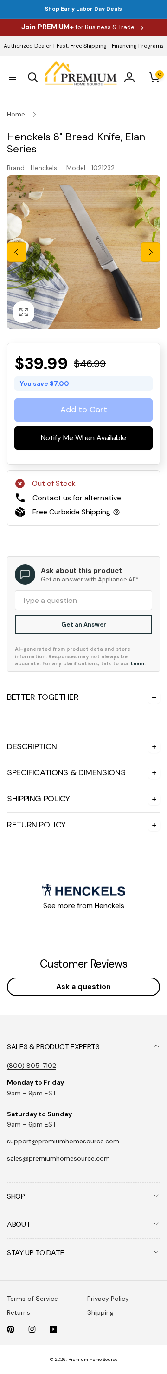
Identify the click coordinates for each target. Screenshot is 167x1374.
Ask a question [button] (83, 986)
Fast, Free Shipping (82, 45)
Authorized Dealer (27, 45)
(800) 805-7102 (31, 1065)
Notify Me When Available (83, 438)
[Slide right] (150, 252)
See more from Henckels (83, 905)
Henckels (44, 168)
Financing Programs (138, 45)
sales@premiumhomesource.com (58, 1158)
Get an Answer (83, 625)
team (137, 663)
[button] (12, 77)
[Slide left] (16, 252)
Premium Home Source (92, 1359)
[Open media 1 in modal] (83, 252)
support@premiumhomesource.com (63, 1141)
